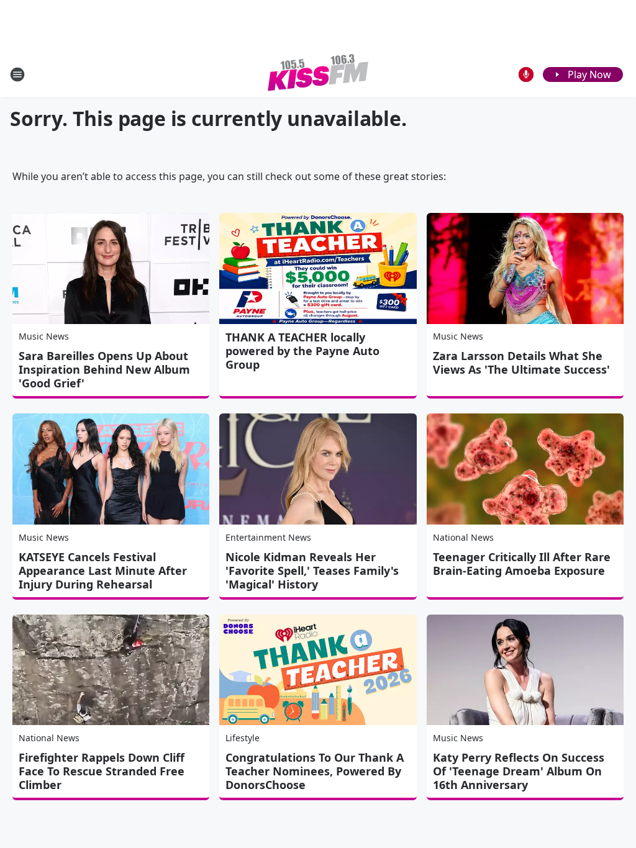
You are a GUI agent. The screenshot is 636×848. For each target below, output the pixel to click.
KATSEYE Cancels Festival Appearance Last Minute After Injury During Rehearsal (103, 570)
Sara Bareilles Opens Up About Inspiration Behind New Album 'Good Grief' (104, 369)
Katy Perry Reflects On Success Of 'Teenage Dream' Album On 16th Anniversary (518, 771)
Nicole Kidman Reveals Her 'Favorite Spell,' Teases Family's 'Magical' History (312, 570)
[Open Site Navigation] (17, 74)
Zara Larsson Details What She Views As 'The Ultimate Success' (521, 362)
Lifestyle (242, 738)
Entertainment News (268, 537)
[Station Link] (318, 74)
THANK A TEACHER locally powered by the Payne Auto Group (302, 350)
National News (463, 537)
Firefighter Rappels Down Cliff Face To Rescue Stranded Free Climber (101, 771)
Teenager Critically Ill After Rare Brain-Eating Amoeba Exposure (522, 563)
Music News (44, 336)
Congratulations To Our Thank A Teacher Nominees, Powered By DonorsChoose (314, 771)
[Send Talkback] (526, 74)
